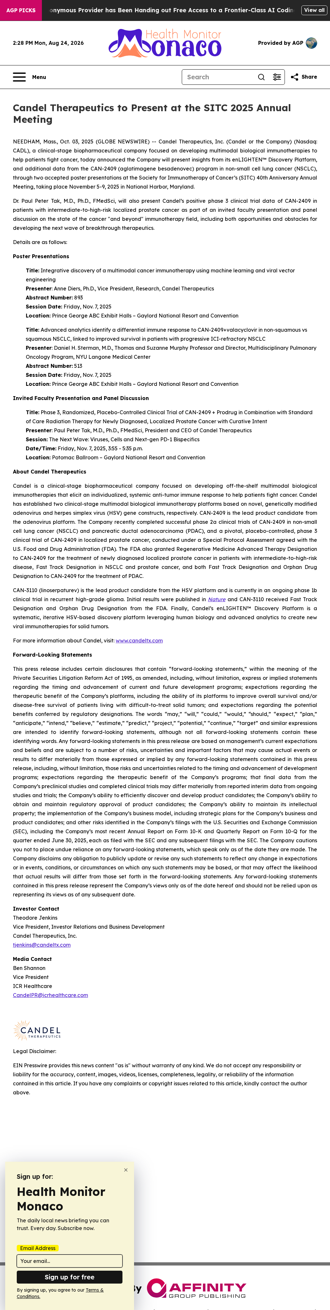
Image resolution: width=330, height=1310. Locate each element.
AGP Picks (20, 10)
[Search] (261, 77)
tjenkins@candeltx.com (42, 945)
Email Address (37, 1248)
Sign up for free (69, 1277)
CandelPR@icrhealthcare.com (50, 995)
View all (314, 10)
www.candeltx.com (139, 640)
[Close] (126, 1170)
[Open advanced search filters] (277, 77)
